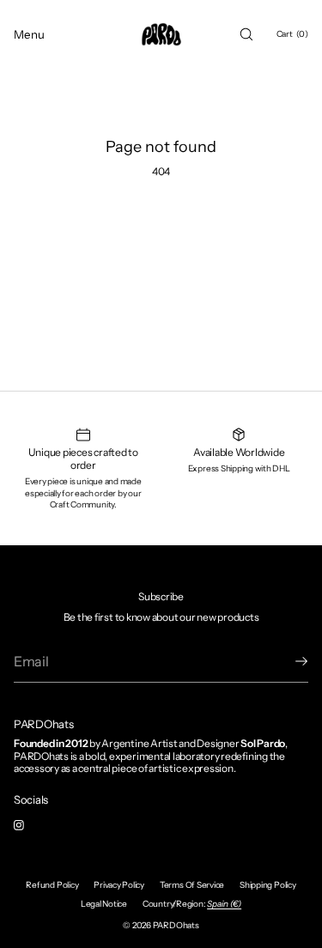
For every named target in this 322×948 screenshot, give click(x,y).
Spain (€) (224, 903)
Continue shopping (161, 232)
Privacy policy (119, 884)
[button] (246, 34)
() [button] (292, 34)
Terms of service (192, 884)
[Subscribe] (286, 661)
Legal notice (104, 903)
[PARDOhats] (161, 34)
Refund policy (52, 884)
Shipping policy (267, 884)
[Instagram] (33, 825)
